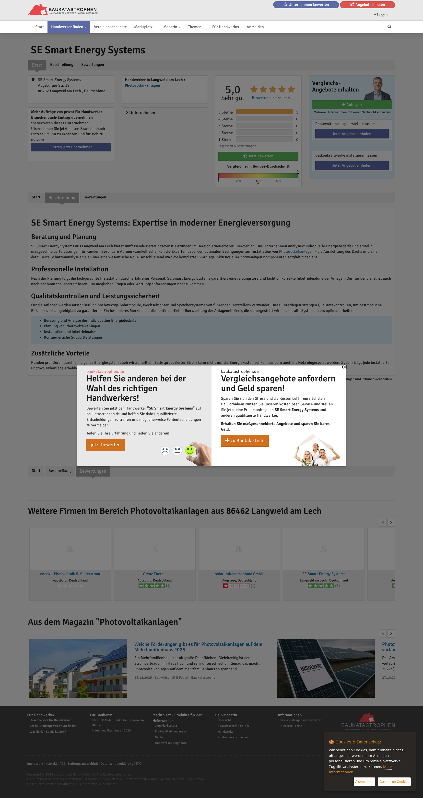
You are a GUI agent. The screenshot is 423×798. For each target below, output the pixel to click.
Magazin (170, 26)
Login (383, 15)
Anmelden (255, 26)
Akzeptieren (364, 782)
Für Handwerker (225, 26)
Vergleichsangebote (110, 26)
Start (39, 26)
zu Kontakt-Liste (247, 440)
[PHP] (63, 10)
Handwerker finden (67, 26)
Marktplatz (143, 26)
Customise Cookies (394, 782)
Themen (195, 26)
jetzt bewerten (106, 445)
